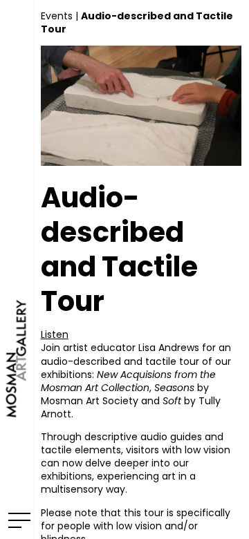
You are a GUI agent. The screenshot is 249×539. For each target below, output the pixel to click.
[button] (54, 334)
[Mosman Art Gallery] (16, 269)
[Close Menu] (17, 519)
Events (57, 16)
